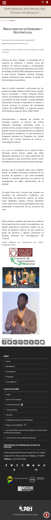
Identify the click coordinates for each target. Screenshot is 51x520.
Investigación (11, 382)
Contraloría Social (13, 404)
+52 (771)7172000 (19, 459)
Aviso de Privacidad (13, 399)
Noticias (6, 20)
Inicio (8, 361)
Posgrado (9, 377)
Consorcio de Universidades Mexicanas (21, 438)
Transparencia (11, 410)
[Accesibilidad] (46, 515)
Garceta (9, 415)
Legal (8, 394)
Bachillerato (10, 366)
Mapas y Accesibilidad (14, 425)
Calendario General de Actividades (19, 420)
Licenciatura (10, 371)
